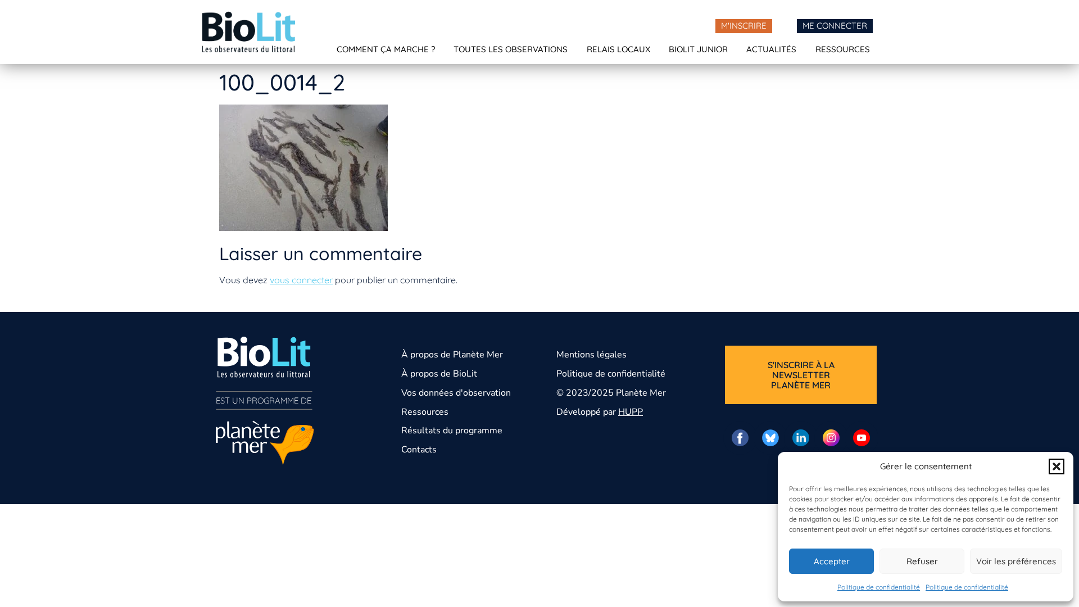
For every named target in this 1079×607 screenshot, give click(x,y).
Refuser (922, 561)
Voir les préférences (1016, 561)
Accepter (832, 561)
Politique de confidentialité (878, 587)
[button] (1056, 466)
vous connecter (301, 280)
